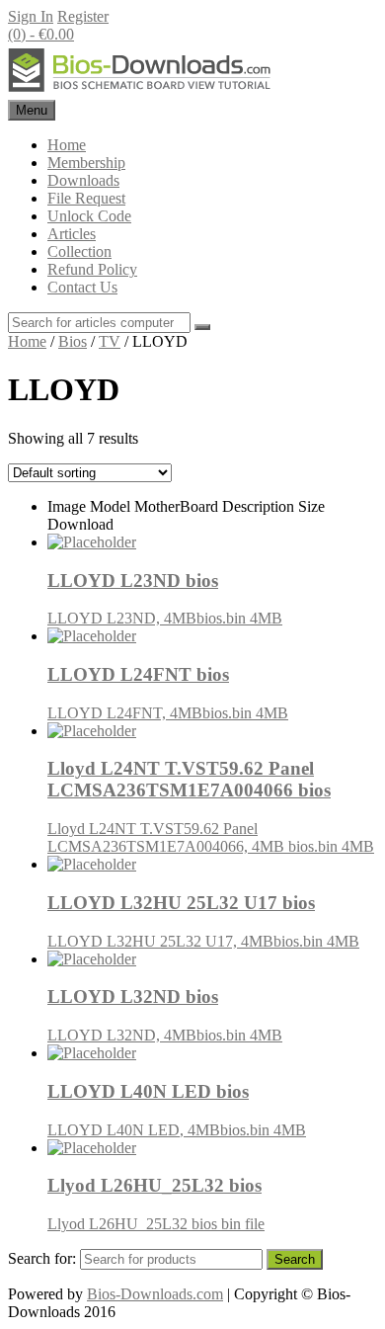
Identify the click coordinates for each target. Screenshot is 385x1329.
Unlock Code (89, 216)
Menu (31, 110)
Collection (79, 251)
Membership (86, 162)
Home (66, 144)
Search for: (42, 1258)
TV (109, 341)
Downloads (83, 180)
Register (83, 16)
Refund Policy (92, 269)
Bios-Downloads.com (155, 1294)
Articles (71, 233)
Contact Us (82, 287)
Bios (72, 341)
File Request (86, 198)
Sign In (30, 16)
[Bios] (141, 90)
